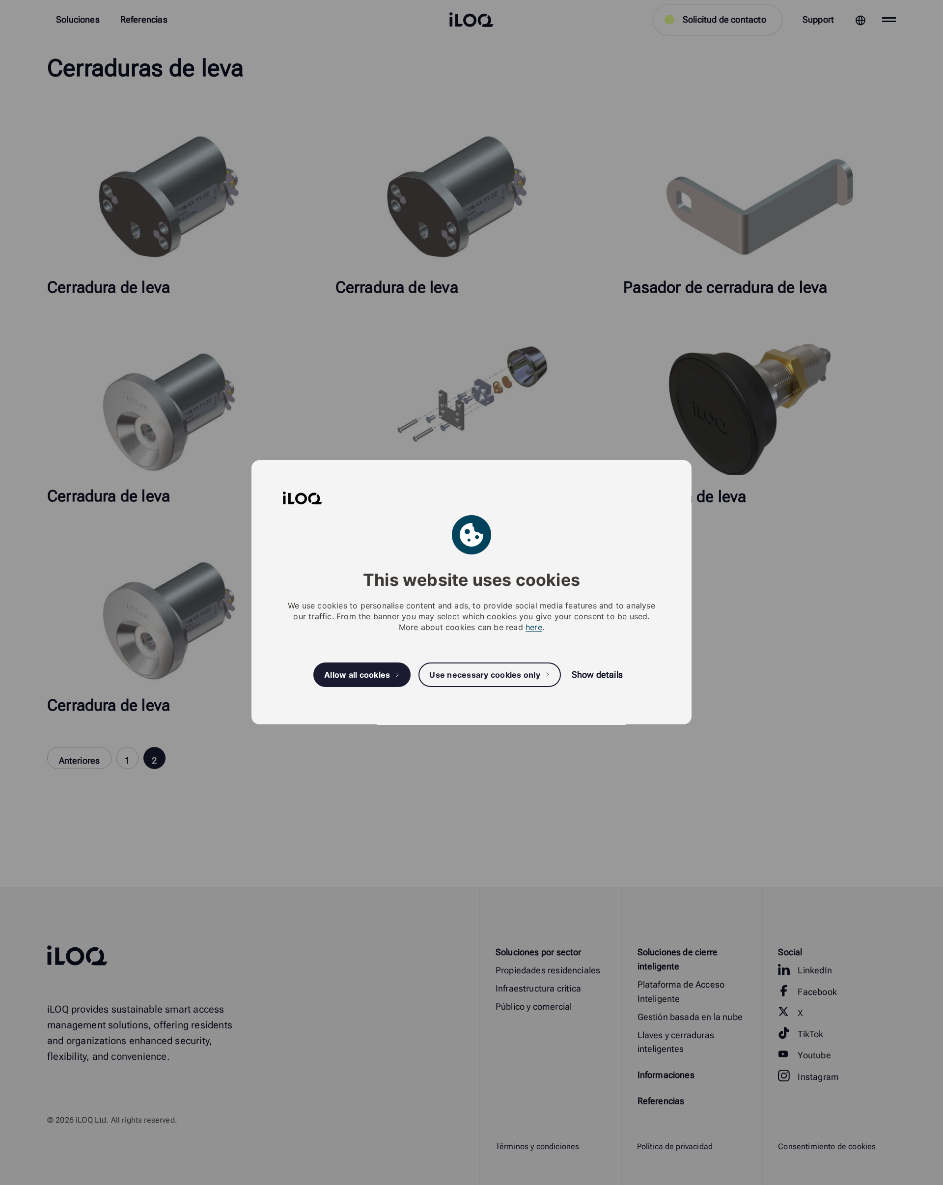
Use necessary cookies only (484, 675)
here (534, 628)
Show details (597, 675)
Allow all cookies (357, 675)
